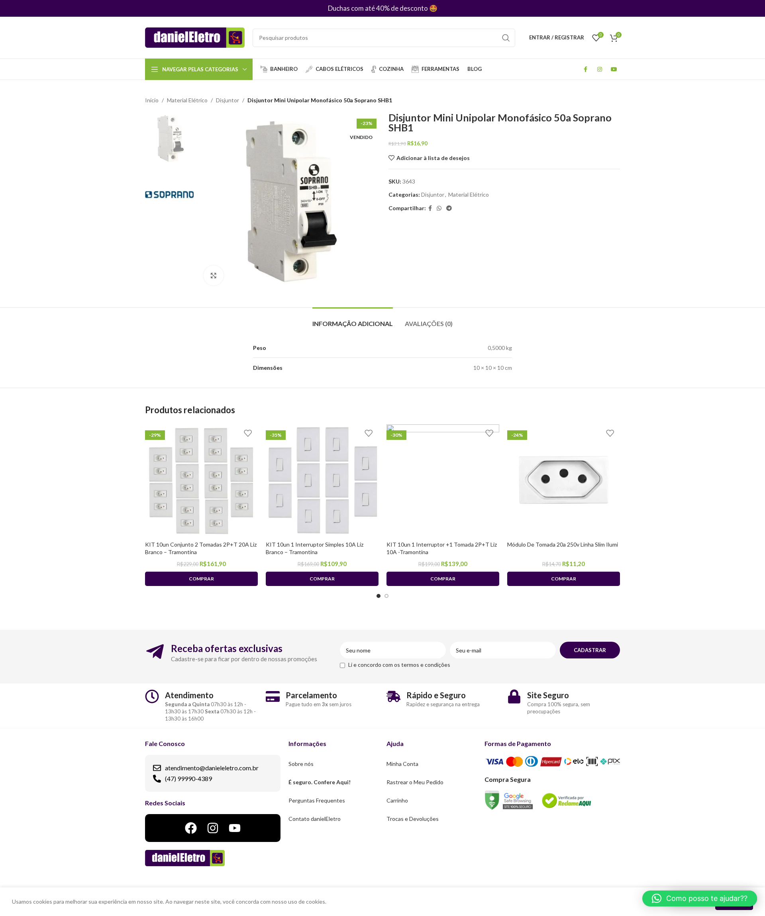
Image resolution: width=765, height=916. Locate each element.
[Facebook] (191, 828)
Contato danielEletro (314, 818)
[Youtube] (235, 828)
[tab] (352, 319)
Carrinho (397, 800)
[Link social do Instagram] (600, 69)
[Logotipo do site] (195, 36)
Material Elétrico (187, 100)
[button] (699, 898)
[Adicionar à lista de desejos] (248, 433)
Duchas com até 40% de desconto (378, 8)
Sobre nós (301, 763)
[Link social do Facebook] (585, 69)
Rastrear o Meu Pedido (414, 782)
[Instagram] (213, 828)
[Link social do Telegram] (449, 208)
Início (152, 100)
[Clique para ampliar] (214, 275)
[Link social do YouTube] (614, 69)
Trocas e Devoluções (412, 818)
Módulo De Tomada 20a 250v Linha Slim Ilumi (562, 544)
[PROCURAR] (506, 38)
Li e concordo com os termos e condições (399, 664)
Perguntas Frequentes (316, 800)
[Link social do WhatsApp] (439, 208)
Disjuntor (227, 100)
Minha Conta (402, 763)
